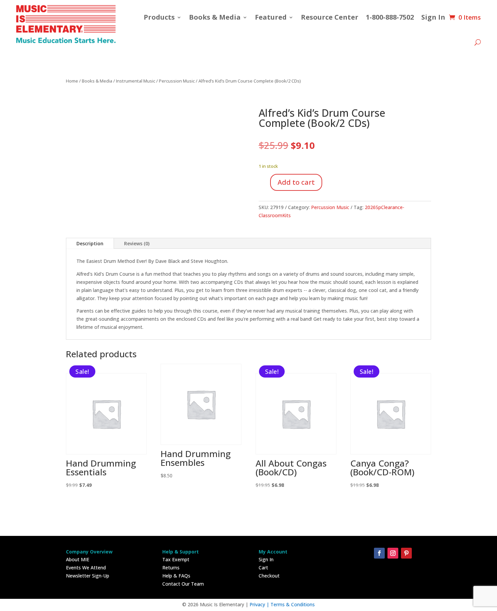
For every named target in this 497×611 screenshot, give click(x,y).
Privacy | (260, 604)
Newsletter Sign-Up (87, 575)
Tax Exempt (175, 559)
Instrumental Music (135, 81)
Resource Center (329, 17)
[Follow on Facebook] (379, 553)
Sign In (433, 17)
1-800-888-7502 (390, 17)
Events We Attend (86, 567)
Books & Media (215, 17)
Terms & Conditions (292, 604)
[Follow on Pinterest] (406, 553)
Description (89, 243)
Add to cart (296, 182)
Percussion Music (177, 81)
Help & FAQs (176, 575)
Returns (171, 567)
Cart (263, 567)
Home (72, 81)
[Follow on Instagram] (392, 553)
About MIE (77, 559)
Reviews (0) (136, 243)
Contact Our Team (183, 584)
